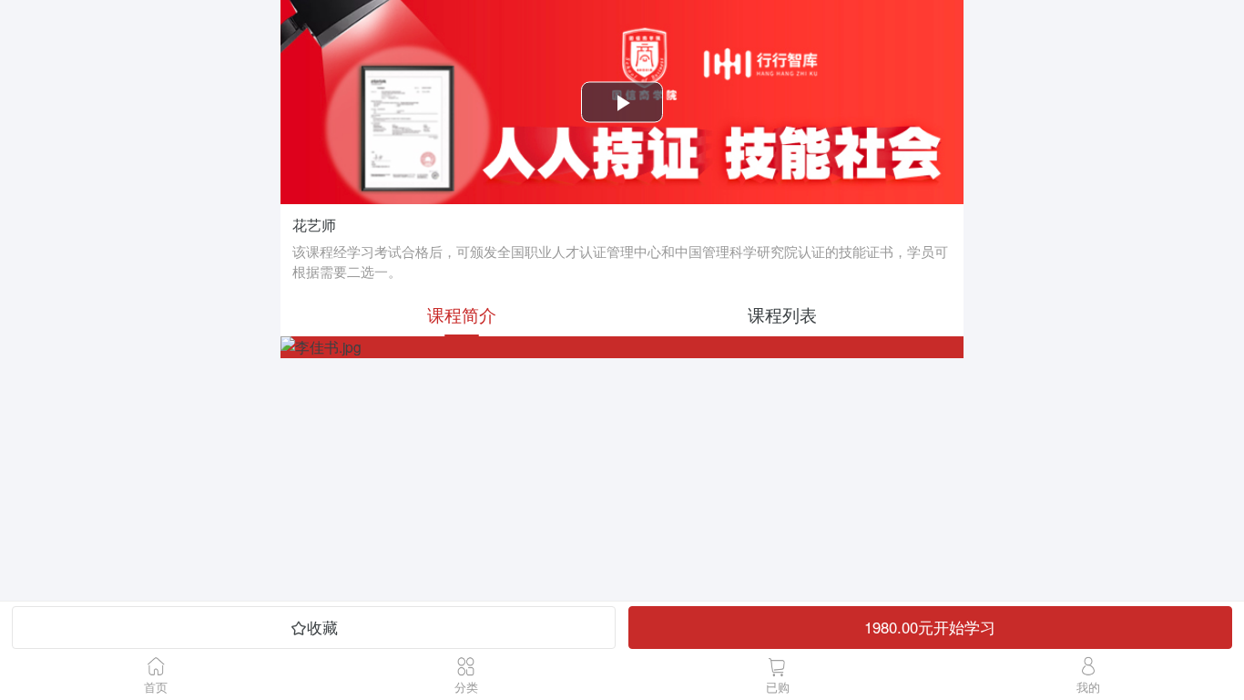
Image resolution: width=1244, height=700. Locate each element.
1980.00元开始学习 (929, 627)
